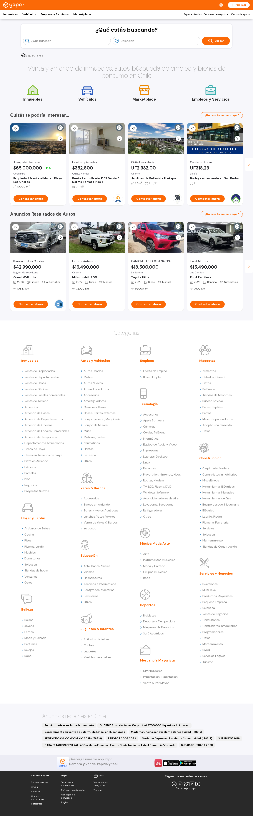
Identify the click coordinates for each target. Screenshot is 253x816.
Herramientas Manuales (218, 492)
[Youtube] (198, 784)
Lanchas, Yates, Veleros (99, 516)
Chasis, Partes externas (100, 413)
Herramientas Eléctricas (218, 486)
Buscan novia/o (212, 401)
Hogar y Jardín (33, 518)
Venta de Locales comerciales (44, 395)
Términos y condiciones (67, 784)
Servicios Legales (213, 656)
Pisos (27, 540)
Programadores (213, 632)
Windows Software (156, 492)
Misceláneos (210, 480)
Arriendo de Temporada (40, 437)
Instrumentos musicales (159, 560)
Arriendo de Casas (37, 413)
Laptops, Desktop (155, 456)
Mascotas (207, 360)
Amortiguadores (95, 401)
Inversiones (210, 584)
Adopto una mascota (217, 425)
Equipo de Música (96, 425)
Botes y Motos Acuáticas (101, 510)
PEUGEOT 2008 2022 (122, 738)
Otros (28, 582)
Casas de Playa (34, 449)
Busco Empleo (152, 377)
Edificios (30, 467)
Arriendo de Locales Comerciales (46, 431)
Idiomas (89, 572)
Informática (151, 439)
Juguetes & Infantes (97, 629)
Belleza (27, 609)
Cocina (29, 534)
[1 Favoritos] (15, 128)
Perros (206, 413)
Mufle (87, 431)
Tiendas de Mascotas (217, 395)
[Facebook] (174, 784)
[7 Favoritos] (133, 227)
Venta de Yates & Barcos (101, 522)
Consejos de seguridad (216, 14)
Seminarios (91, 596)
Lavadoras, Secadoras (158, 504)
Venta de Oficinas (36, 389)
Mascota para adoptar (218, 419)
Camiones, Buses (95, 407)
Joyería (29, 626)
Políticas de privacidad (73, 790)
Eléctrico (208, 510)
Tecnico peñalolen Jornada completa (69, 725)
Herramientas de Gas (216, 498)
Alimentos (209, 371)
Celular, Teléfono (154, 432)
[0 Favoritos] (192, 128)
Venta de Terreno (36, 401)
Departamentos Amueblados (44, 443)
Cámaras (149, 426)
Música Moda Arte (155, 543)
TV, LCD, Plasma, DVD (157, 486)
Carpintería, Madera (215, 468)
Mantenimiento (212, 540)
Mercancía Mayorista (157, 660)
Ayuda (34, 786)
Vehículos (29, 14)
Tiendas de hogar (36, 570)
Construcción (210, 458)
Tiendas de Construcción (219, 547)
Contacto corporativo (37, 798)
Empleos (147, 360)
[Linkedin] (192, 784)
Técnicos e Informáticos (100, 584)
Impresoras (150, 450)
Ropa (27, 656)
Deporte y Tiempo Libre (159, 621)
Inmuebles (10, 14)
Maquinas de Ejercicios (158, 627)
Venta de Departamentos (41, 377)
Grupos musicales (155, 572)
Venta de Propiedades (39, 371)
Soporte (35, 791)
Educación (89, 555)
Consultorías (211, 620)
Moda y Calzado (35, 638)
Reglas (64, 802)
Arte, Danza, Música (97, 566)
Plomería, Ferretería (215, 522)
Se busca (30, 564)
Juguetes (90, 651)
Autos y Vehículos (95, 360)
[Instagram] (180, 784)
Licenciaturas (93, 578)
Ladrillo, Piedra (212, 516)
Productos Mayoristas (217, 596)
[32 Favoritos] (74, 128)
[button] (60, 138)
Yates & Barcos (93, 488)
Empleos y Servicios (55, 14)
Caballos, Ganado (214, 377)
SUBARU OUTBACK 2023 (197, 745)
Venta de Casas (35, 383)
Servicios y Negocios (216, 573)
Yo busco (90, 528)
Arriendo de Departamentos (43, 419)
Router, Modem (153, 480)
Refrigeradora (152, 510)
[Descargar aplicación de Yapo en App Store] (171, 763)
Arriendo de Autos (96, 389)
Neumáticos (92, 443)
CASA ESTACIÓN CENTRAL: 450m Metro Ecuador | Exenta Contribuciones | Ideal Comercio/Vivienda (109, 745)
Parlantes (149, 468)
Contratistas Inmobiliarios (219, 474)
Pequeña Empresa (214, 602)
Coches (89, 645)
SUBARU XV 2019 (229, 738)
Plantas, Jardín (34, 547)
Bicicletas (149, 615)
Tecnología (149, 404)
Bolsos (28, 620)
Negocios (30, 485)
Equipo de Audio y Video (160, 444)
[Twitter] (186, 784)
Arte (146, 554)
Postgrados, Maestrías (99, 590)
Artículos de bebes (96, 639)
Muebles (30, 552)
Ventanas (30, 577)
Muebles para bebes (97, 657)
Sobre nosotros (39, 782)
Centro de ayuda (240, 14)
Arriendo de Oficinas (38, 425)
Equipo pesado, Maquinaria (102, 419)
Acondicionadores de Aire (161, 498)
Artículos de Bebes (37, 528)
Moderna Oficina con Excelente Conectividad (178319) (166, 732)
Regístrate (36, 803)
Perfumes (30, 644)
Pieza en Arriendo (36, 461)
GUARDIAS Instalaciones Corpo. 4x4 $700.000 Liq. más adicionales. (144, 725)
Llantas (89, 449)
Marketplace (82, 14)
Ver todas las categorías (101, 784)
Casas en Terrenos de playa (43, 455)
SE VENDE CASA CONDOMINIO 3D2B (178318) (73, 738)
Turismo (207, 662)
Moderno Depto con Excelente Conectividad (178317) (177, 738)
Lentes (29, 632)
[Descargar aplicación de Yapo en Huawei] (158, 763)
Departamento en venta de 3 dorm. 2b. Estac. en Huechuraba (84, 732)
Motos (88, 377)
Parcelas (30, 473)
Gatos (206, 383)
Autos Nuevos (93, 383)
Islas (27, 479)
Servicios (208, 528)
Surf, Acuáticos (153, 633)
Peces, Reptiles (212, 407)
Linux (146, 462)
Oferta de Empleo (155, 371)
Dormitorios (32, 558)
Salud (206, 650)
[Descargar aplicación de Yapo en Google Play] (187, 763)
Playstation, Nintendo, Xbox (162, 474)
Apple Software (153, 420)
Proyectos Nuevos (36, 491)
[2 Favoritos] (74, 227)
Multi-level (209, 590)
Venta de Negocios (215, 614)
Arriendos (31, 407)
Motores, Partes (95, 437)
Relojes (29, 650)
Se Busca (90, 455)
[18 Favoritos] (133, 128)
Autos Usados (93, 371)
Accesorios (91, 395)
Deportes (147, 605)
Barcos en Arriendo (97, 504)
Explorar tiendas (193, 14)
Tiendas (98, 790)
